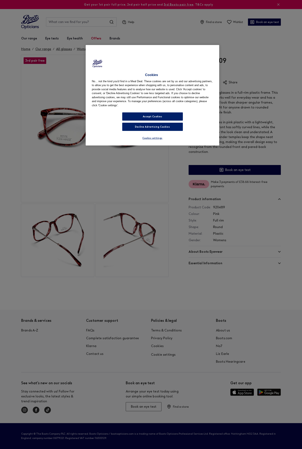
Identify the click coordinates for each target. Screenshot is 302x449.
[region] (152, 95)
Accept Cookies (152, 116)
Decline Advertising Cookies (152, 126)
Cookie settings (152, 138)
